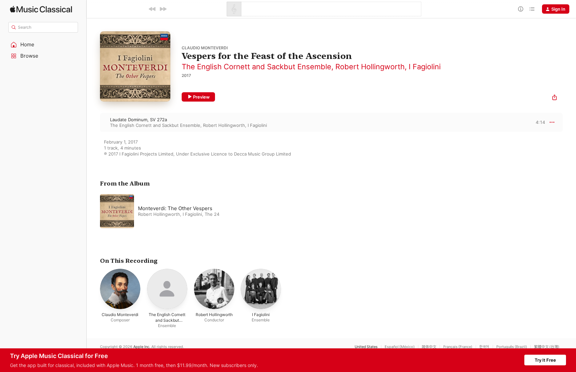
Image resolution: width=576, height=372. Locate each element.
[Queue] (532, 9)
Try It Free (545, 360)
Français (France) (457, 347)
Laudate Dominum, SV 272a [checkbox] (138, 119)
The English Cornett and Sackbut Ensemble (256, 66)
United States (366, 347)
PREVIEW (537, 122)
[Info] (520, 9)
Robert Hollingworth (370, 66)
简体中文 (429, 347)
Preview (201, 97)
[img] (41, 9)
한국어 (484, 347)
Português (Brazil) (511, 347)
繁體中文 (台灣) (546, 347)
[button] (43, 45)
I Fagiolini (425, 66)
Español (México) (400, 347)
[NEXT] (163, 9)
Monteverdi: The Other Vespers (175, 208)
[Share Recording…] (554, 98)
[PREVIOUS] (152, 9)
